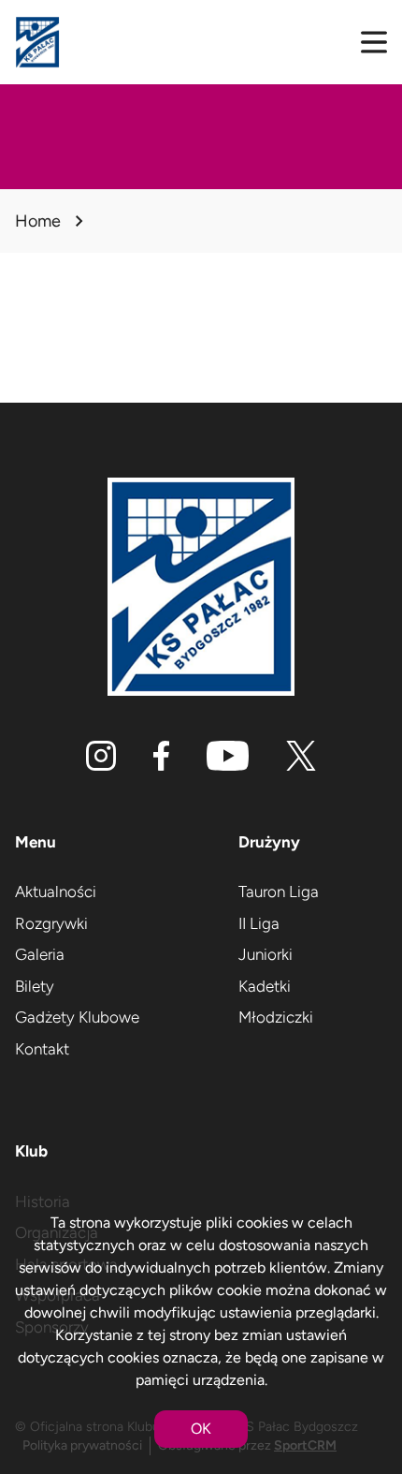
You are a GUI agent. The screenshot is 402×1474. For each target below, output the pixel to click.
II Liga (259, 923)
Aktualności (55, 891)
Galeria (40, 954)
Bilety (34, 986)
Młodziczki (275, 1017)
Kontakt (42, 1048)
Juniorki (265, 954)
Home (38, 221)
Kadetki (264, 986)
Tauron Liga (278, 891)
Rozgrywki (51, 923)
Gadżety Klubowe (77, 1017)
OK (201, 1428)
